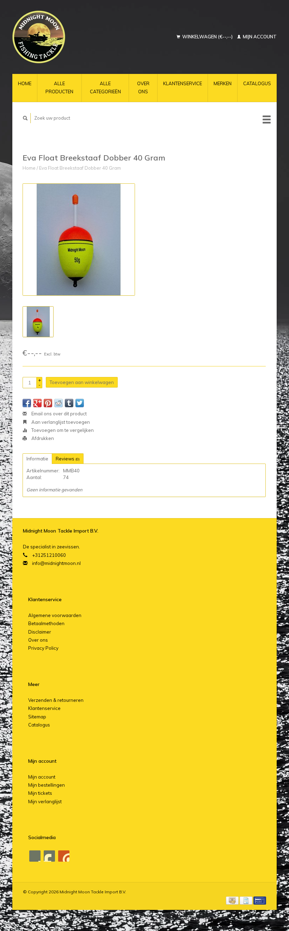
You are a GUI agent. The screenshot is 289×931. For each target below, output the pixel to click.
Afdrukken (42, 438)
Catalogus (257, 83)
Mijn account (259, 36)
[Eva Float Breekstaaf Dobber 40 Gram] (79, 239)
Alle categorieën (105, 87)
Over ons (143, 87)
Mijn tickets (40, 793)
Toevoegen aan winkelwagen (82, 382)
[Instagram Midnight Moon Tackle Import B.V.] (63, 856)
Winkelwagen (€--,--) (207, 36)
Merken (223, 83)
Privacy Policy (43, 648)
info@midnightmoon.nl (56, 563)
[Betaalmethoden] (233, 900)
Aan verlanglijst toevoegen (60, 422)
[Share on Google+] (37, 403)
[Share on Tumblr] (69, 403)
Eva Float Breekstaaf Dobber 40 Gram (80, 168)
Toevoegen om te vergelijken (62, 430)
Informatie (37, 458)
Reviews (68, 458)
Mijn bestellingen (46, 785)
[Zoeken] (25, 118)
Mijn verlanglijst (45, 801)
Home (24, 83)
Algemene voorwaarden (54, 615)
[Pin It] (48, 403)
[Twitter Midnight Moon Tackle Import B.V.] (49, 856)
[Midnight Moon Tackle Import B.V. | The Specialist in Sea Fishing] (58, 37)
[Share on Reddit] (58, 403)
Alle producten (59, 87)
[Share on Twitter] (79, 403)
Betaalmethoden (46, 623)
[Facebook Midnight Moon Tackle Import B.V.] (35, 856)
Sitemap (37, 716)
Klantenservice (182, 83)
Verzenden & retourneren (56, 700)
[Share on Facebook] (27, 403)
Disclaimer (39, 632)
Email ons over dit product (58, 413)
